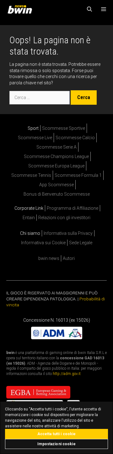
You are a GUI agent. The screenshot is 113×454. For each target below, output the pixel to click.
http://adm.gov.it (67, 374)
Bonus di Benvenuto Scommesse (57, 194)
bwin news (48, 258)
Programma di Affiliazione (72, 208)
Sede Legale (80, 242)
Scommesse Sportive (63, 128)
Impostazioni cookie (56, 444)
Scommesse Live (35, 137)
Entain (29, 217)
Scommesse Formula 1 (78, 175)
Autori (69, 258)
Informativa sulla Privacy (68, 233)
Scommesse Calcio (75, 137)
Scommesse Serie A (56, 147)
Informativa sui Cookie (43, 242)
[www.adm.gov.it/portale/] (56, 337)
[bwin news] (21, 9)
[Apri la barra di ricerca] (90, 9)
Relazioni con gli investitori (64, 217)
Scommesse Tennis (31, 175)
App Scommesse (56, 184)
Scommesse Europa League (56, 165)
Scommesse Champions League (56, 156)
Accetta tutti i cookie (56, 434)
